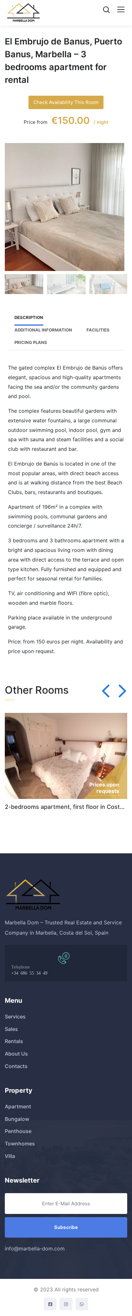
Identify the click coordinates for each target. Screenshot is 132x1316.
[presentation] (105, 691)
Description (28, 317)
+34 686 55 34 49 (29, 972)
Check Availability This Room (66, 102)
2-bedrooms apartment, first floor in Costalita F (66, 806)
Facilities (98, 329)
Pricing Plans (30, 342)
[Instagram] (66, 1304)
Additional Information (43, 329)
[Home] (33, 895)
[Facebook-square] (50, 1304)
